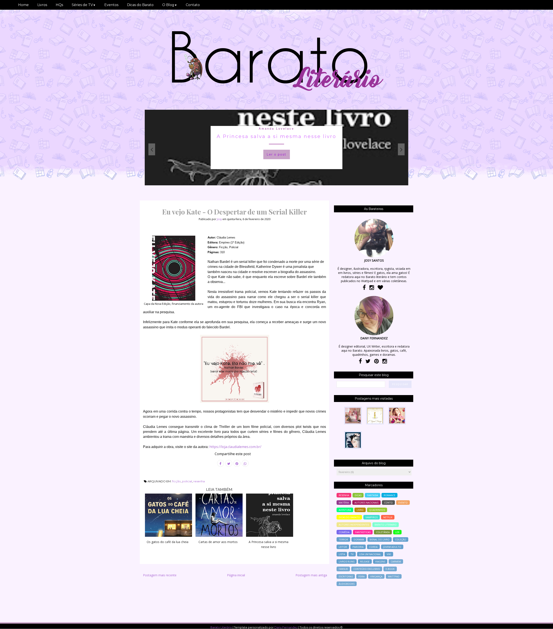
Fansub (343, 568)
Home (23, 5)
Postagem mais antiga (311, 575)
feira (361, 576)
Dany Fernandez (286, 627)
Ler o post (276, 154)
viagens (380, 561)
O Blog (169, 5)
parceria (358, 546)
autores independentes (354, 524)
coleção (400, 539)
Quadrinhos (377, 509)
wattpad (393, 576)
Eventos (111, 5)
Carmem (396, 561)
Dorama (359, 539)
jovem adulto (392, 546)
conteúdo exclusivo (366, 568)
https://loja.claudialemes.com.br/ (235, 446)
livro (360, 509)
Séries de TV (84, 5)
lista (342, 554)
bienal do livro (379, 539)
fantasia (276, 128)
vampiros (371, 517)
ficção (176, 481)
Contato (193, 5)
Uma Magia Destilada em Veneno (276, 136)
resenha (199, 481)
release (365, 561)
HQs (59, 5)
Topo (542, 623)
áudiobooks (346, 583)
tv (352, 554)
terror (343, 539)
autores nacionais (366, 502)
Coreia (373, 546)
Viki (389, 554)
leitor (343, 546)
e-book (390, 568)
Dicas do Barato (140, 5)
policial (187, 481)
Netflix (387, 517)
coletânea (383, 532)
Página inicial (236, 575)
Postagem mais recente (159, 575)
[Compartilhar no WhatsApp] (245, 463)
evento (403, 502)
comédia (344, 532)
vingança (376, 576)
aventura (345, 509)
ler (397, 532)
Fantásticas (362, 532)
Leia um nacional (370, 554)
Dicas (358, 495)
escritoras (346, 576)
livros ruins (346, 561)
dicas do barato (349, 517)
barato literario (386, 524)
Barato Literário (221, 627)
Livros (42, 5)
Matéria (344, 502)
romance (389, 495)
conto (388, 502)
